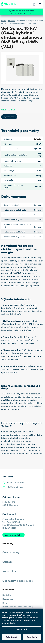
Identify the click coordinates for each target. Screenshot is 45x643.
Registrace (7, 598)
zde (13, 623)
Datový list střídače (12, 205)
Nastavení (21, 629)
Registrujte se (15, 10)
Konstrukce (9, 571)
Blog (4, 602)
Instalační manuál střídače (15, 210)
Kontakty (6, 595)
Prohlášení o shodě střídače (16, 214)
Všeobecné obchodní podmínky (17, 606)
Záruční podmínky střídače (15, 219)
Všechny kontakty (13, 534)
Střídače (37, 139)
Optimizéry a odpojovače (17, 580)
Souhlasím (32, 637)
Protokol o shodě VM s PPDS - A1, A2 (18, 225)
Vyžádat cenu (9, 116)
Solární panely (11, 552)
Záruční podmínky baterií (14, 236)
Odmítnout (11, 637)
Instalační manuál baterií (14, 232)
